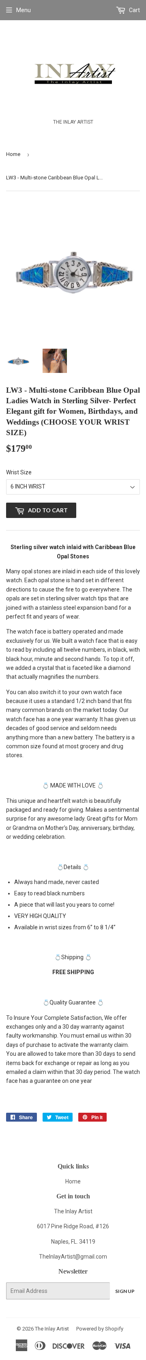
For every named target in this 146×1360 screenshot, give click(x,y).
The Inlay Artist (52, 1329)
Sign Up (125, 1291)
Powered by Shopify (99, 1329)
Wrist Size (19, 472)
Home (13, 154)
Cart (134, 10)
